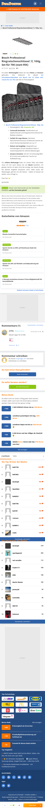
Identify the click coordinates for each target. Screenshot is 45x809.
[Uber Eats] (35, 710)
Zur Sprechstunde (22, 387)
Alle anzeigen (22, 450)
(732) (27, 225)
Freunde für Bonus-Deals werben (24, 743)
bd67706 (15, 504)
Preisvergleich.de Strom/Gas (22, 726)
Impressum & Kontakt (15, 795)
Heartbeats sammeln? (22, 539)
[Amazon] (5, 54)
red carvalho (16, 560)
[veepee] (7, 716)
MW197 (15, 606)
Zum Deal (32, 805)
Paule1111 (16, 568)
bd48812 (15, 525)
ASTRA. (13, 68)
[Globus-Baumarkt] (21, 698)
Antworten (12, 345)
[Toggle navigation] (40, 3)
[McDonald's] (21, 704)
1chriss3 (15, 518)
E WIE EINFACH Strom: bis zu (27, 407)
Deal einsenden (22, 374)
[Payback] (35, 704)
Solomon (15, 614)
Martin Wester (17, 582)
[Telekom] (21, 710)
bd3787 (15, 511)
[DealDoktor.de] (11, 3)
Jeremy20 (15, 589)
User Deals (9, 26)
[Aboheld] (7, 698)
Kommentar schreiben (35, 325)
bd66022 (15, 496)
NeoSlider (15, 489)
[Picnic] (7, 710)
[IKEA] (35, 698)
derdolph (15, 482)
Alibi (14, 575)
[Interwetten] (7, 704)
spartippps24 (17, 553)
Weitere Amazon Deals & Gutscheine (30, 290)
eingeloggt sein (21, 359)
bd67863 (15, 474)
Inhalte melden (30, 795)
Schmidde (16, 598)
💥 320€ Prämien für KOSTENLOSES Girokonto (22, 9)
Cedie (14, 533)
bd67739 (15, 467)
